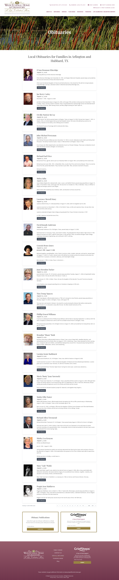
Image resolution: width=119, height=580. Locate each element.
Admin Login (66, 577)
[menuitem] (49, 12)
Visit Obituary (41, 87)
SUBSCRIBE (40, 529)
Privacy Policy (53, 577)
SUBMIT (79, 528)
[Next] (95, 506)
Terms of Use (60, 577)
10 (82, 505)
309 (89, 505)
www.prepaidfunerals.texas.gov (72, 572)
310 (92, 505)
